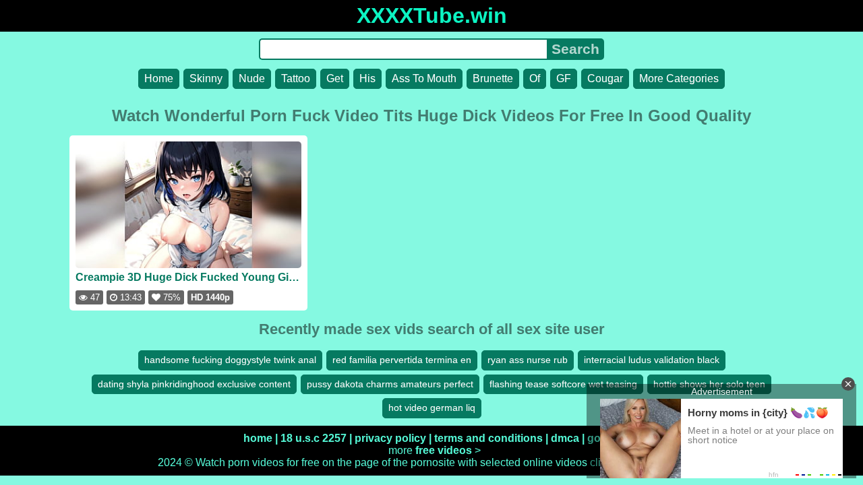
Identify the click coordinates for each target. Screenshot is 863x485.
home (257, 438)
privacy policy (390, 438)
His (367, 78)
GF (563, 78)
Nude (252, 78)
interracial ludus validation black (651, 359)
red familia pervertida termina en (401, 359)
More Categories (679, 78)
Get (334, 78)
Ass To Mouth (424, 78)
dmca (565, 438)
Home (158, 78)
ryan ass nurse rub (527, 359)
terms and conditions (488, 438)
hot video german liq (431, 407)
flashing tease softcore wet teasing (563, 384)
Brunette (493, 78)
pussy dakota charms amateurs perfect (390, 384)
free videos (443, 450)
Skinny (205, 78)
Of (534, 78)
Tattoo (295, 78)
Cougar (605, 78)
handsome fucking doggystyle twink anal (230, 359)
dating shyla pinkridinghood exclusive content (194, 384)
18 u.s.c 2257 (313, 438)
